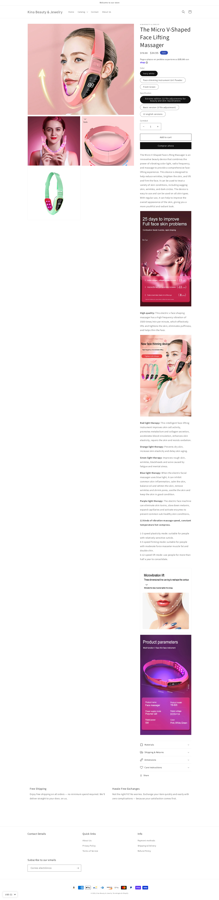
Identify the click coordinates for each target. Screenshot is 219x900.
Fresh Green (149, 87)
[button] (82, 12)
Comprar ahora (166, 145)
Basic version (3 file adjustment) (159, 107)
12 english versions (153, 114)
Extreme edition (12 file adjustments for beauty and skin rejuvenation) (165, 99)
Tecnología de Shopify (120, 893)
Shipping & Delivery (147, 845)
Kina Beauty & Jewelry (104, 893)
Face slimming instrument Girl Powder (162, 80)
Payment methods (146, 840)
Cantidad (144, 120)
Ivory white (148, 73)
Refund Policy (144, 851)
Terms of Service (90, 851)
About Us (87, 840)
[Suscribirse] (77, 868)
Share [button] (146, 775)
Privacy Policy (89, 845)
